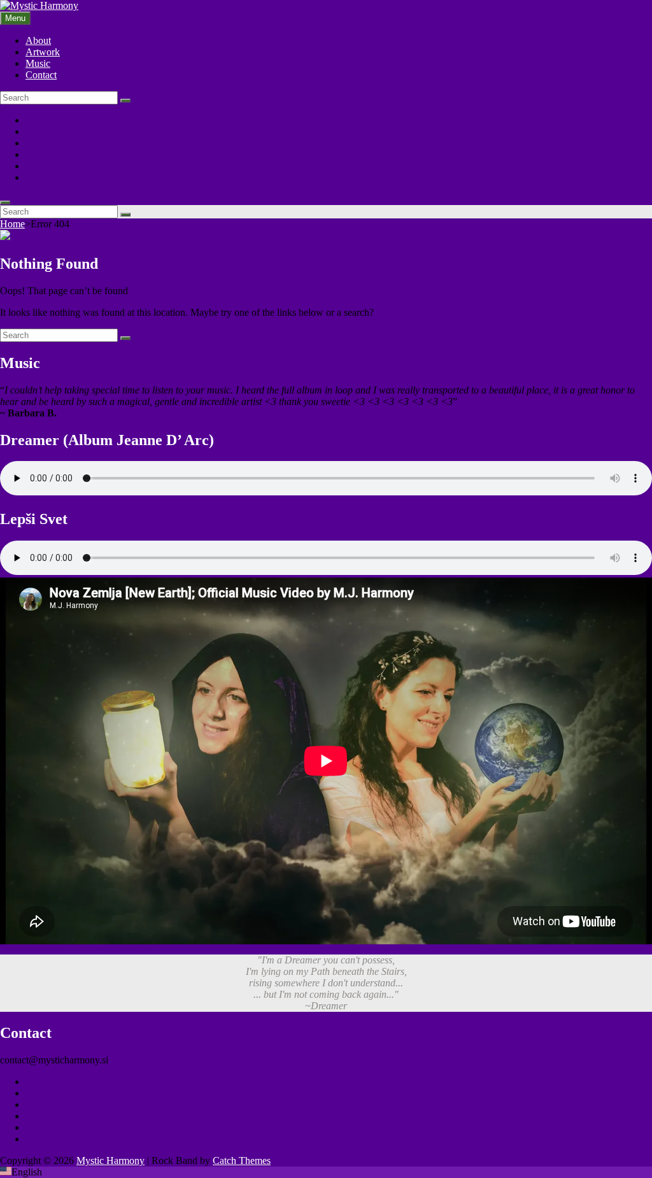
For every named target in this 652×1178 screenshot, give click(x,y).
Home (12, 223)
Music (37, 63)
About (38, 40)
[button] (326, 1172)
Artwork (42, 51)
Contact (41, 74)
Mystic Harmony (110, 1160)
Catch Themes (242, 1160)
